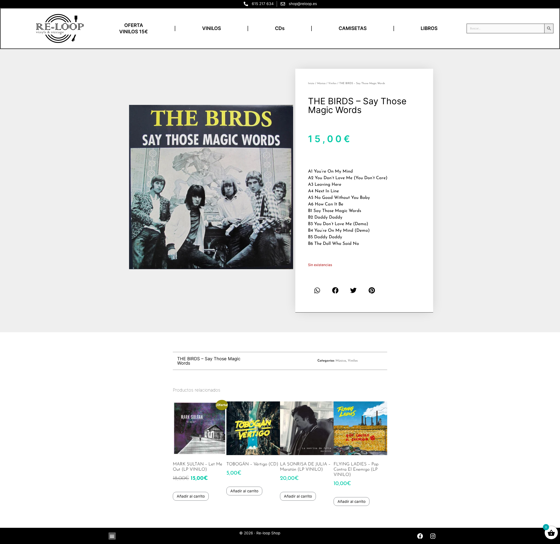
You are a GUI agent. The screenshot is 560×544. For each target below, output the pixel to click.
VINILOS (211, 28)
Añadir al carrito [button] (191, 496)
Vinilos (332, 83)
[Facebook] (420, 536)
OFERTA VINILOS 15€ (133, 28)
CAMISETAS (353, 28)
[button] (317, 290)
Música (321, 83)
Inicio (311, 83)
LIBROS (429, 28)
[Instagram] (433, 536)
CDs (280, 28)
